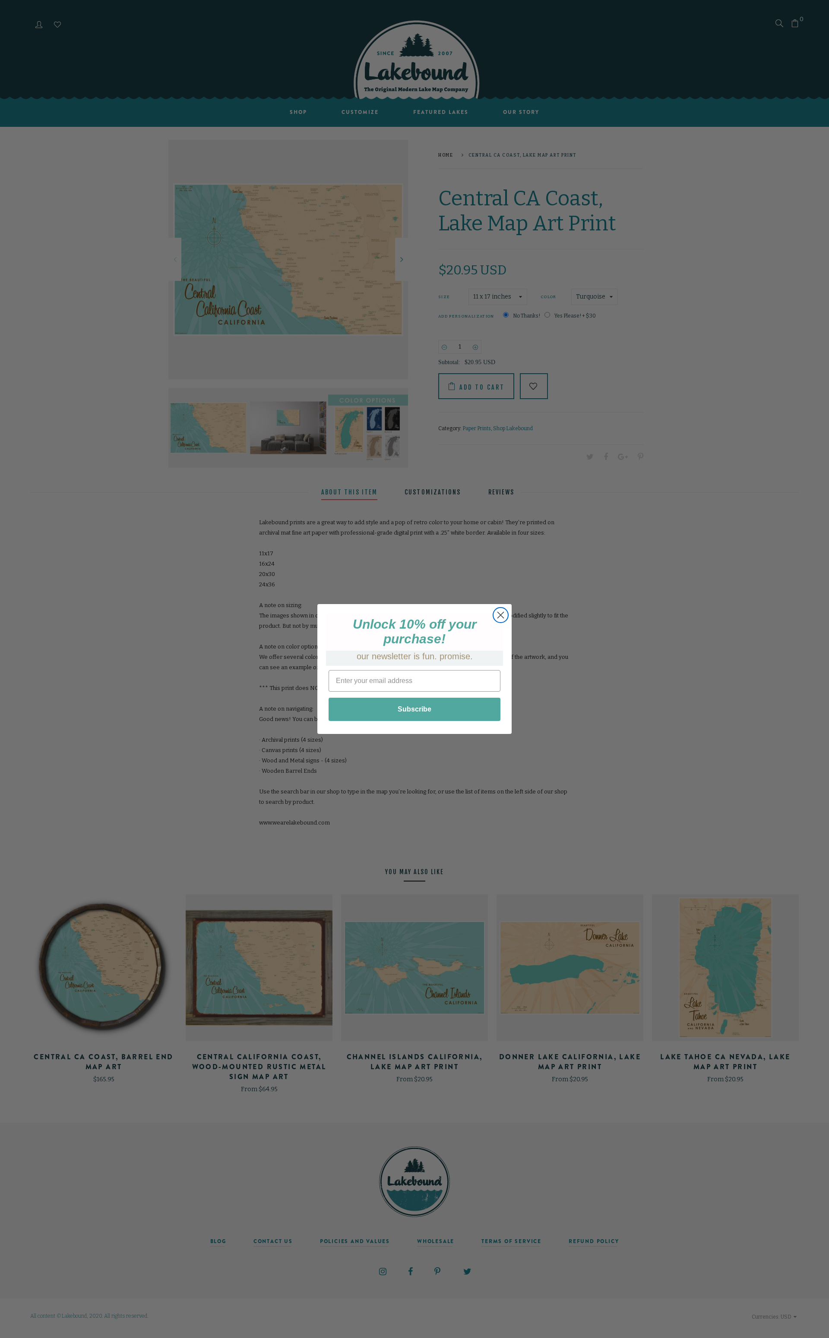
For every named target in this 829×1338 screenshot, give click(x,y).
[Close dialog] (500, 615)
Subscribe (414, 709)
